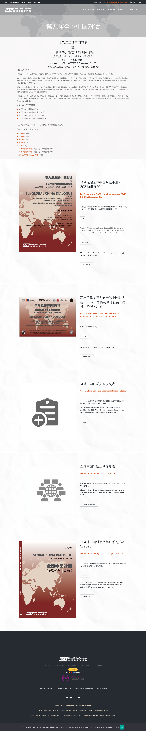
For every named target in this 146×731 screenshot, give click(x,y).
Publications (111, 10)
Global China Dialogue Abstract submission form (103, 391)
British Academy (102, 688)
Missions (91, 10)
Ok (122, 727)
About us (130, 10)
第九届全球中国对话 (73, 27)
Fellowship (100, 10)
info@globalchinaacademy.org (117, 2)
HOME (84, 10)
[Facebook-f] (75, 697)
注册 (20, 146)
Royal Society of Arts (64, 688)
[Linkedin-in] (67, 697)
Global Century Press (45, 688)
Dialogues (121, 10)
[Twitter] (71, 697)
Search (138, 10)
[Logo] (18, 10)
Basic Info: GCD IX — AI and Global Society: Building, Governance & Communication (100, 315)
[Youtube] (79, 697)
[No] (144, 727)
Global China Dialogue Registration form (99, 473)
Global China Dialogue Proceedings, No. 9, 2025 (102, 553)
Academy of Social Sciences (84, 688)
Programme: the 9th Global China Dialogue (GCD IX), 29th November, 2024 (103, 195)
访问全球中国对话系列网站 (28, 155)
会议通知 (22, 136)
